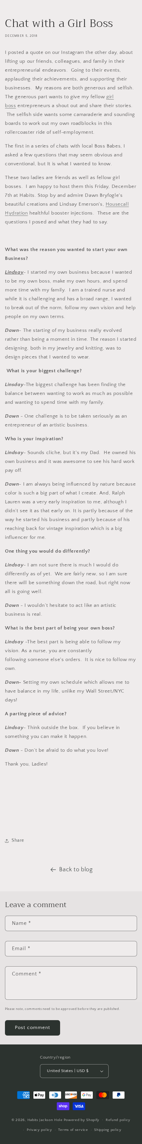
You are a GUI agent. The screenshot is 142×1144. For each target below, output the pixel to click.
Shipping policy (108, 1130)
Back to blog (75, 869)
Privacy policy (39, 1130)
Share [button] (18, 840)
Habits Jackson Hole (45, 1120)
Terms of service (73, 1130)
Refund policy (118, 1120)
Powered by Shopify (82, 1120)
